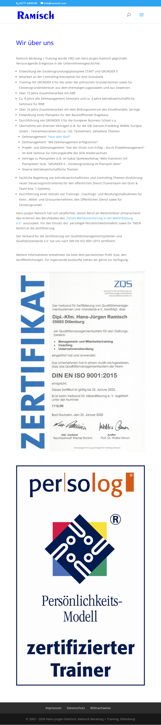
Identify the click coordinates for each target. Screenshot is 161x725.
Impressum (53, 708)
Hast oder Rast (59, 137)
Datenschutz (76, 708)
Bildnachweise (100, 708)
